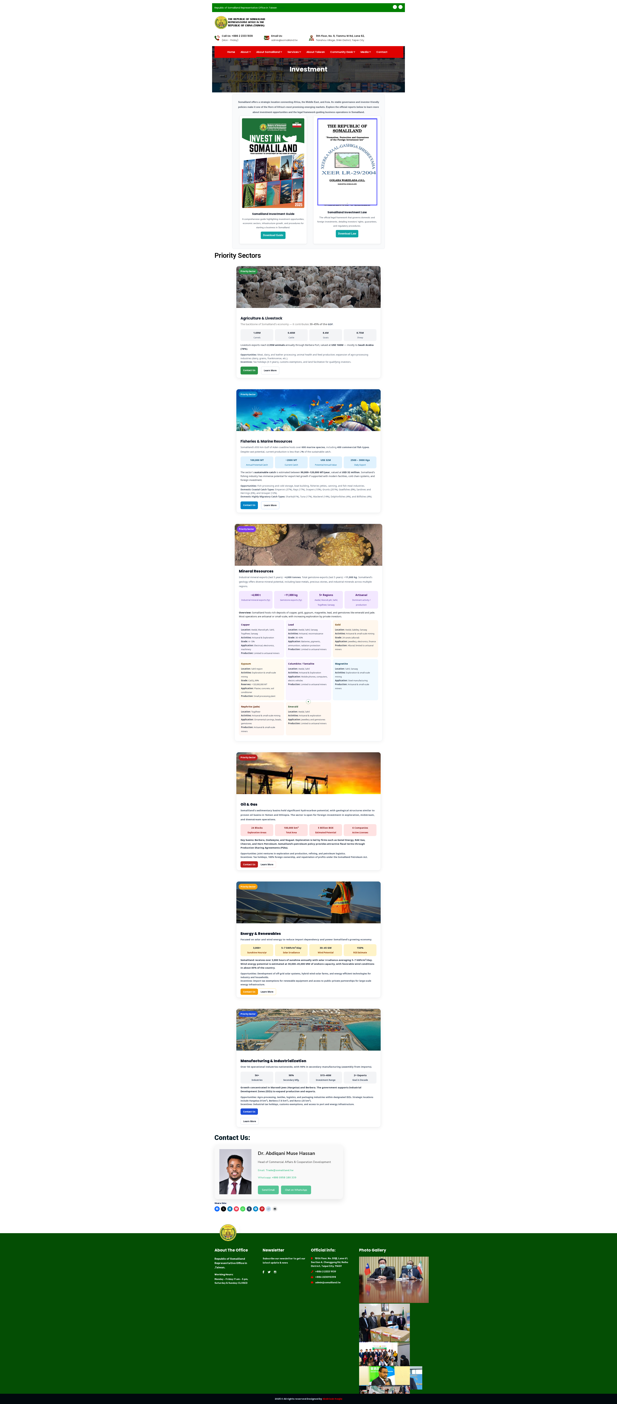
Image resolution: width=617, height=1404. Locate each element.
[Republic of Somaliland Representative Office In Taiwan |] (308, 22)
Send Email (268, 1190)
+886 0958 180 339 (284, 1177)
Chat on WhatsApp (296, 1190)
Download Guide (273, 235)
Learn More (270, 370)
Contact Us (249, 370)
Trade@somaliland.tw (280, 1170)
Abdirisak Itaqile (332, 1398)
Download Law (347, 233)
